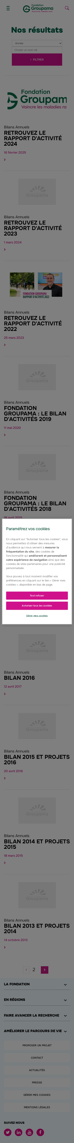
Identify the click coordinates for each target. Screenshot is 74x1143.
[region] (37, 571)
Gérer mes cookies (37, 615)
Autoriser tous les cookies (37, 605)
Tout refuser (37, 595)
